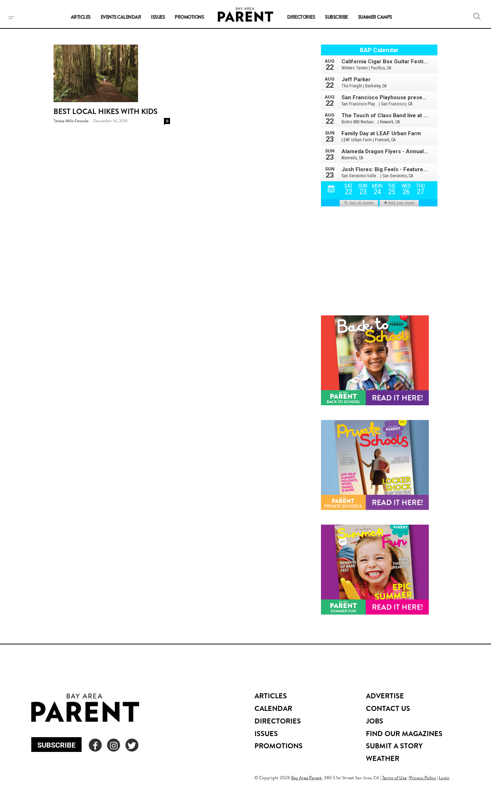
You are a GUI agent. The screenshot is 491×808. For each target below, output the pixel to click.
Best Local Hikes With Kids (105, 111)
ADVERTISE (385, 695)
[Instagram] (113, 745)
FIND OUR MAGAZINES (404, 733)
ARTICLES (270, 695)
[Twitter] (131, 745)
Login (444, 778)
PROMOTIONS (278, 745)
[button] (477, 16)
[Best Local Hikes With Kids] (112, 73)
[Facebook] (95, 745)
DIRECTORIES (277, 721)
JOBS (374, 721)
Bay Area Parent (306, 778)
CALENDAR (273, 708)
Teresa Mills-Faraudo (71, 121)
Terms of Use (394, 778)
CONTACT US (388, 708)
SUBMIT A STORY (394, 745)
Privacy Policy (422, 778)
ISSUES (266, 733)
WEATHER (382, 758)
